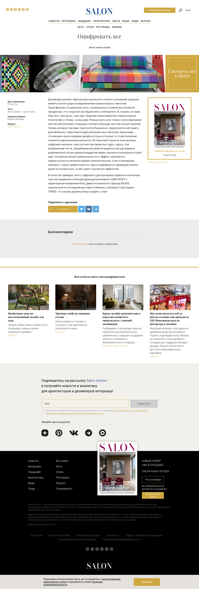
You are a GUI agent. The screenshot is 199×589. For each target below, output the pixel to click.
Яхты (80, 27)
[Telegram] (96, 209)
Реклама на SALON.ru (158, 162)
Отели (90, 27)
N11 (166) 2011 (15, 126)
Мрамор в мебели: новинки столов (72, 315)
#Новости (12, 335)
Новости (54, 21)
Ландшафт (84, 21)
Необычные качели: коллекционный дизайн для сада (26, 317)
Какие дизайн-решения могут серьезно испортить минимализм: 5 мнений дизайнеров (122, 319)
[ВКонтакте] (88, 209)
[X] (81, 209)
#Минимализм (120, 346)
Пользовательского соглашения (130, 410)
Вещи (125, 21)
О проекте (36, 535)
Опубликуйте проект (160, 10)
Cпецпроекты (64, 488)
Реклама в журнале (88, 535)
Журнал (145, 21)
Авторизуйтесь (79, 244)
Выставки (62, 460)
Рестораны (103, 27)
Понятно (146, 582)
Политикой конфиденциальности (62, 413)
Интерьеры (68, 21)
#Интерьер (107, 346)
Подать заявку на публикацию (144, 535)
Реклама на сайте (59, 535)
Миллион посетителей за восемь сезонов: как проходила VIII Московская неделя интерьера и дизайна (169, 319)
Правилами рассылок (93, 413)
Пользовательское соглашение (77, 539)
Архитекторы (101, 21)
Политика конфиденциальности (122, 539)
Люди (134, 21)
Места (116, 21)
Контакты (113, 535)
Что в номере (153, 479)
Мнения (117, 27)
